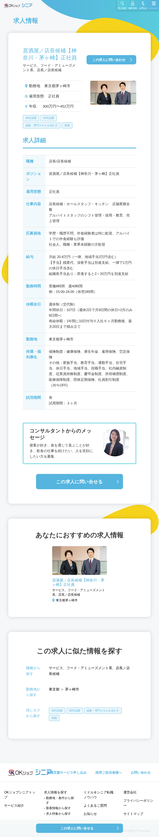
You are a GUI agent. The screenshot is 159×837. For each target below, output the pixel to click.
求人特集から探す (58, 813)
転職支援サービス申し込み (67, 772)
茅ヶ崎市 (72, 689)
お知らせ (90, 814)
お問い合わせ (141, 772)
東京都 (54, 689)
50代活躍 (48, 118)
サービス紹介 (14, 805)
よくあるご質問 (95, 805)
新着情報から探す (58, 808)
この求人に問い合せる (79, 481)
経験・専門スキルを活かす (41, 125)
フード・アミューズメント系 (89, 668)
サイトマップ (133, 814)
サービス (56, 668)
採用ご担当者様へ (108, 772)
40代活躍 (30, 118)
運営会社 (130, 792)
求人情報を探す (55, 792)
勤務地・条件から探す (60, 800)
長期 (67, 125)
